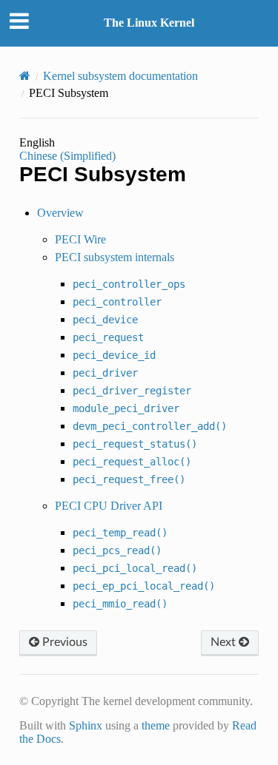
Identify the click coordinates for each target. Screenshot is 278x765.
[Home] (24, 76)
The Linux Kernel (149, 22)
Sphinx (85, 725)
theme (156, 725)
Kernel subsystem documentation (120, 76)
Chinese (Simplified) (67, 155)
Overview (60, 212)
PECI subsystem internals (114, 257)
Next (225, 642)
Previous (63, 642)
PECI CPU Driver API (108, 505)
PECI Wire (80, 239)
